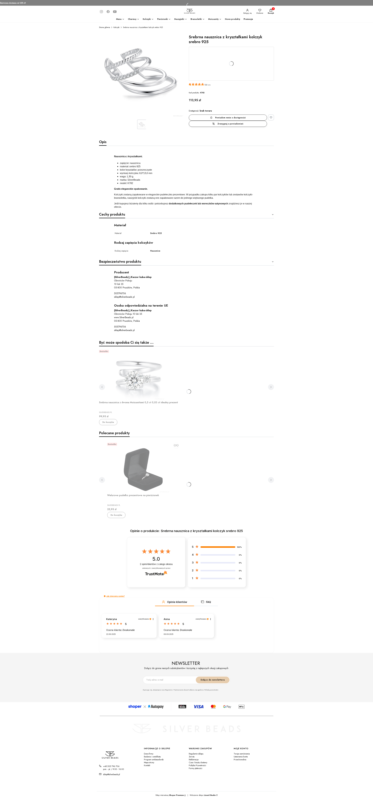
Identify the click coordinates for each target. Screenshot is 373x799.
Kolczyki (116, 27)
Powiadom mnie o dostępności (230, 117)
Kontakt (147, 765)
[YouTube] (114, 11)
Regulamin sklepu (196, 753)
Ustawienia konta (241, 756)
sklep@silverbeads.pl (124, 297)
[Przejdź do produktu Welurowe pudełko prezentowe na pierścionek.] (143, 467)
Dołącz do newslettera (213, 679)
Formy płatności (195, 768)
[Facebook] (108, 11)
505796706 (120, 293)
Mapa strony (149, 762)
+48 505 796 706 (111, 766)
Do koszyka (108, 422)
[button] (105, 596)
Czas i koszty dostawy (198, 762)
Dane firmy (148, 753)
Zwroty (192, 756)
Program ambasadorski (154, 759)
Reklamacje (193, 759)
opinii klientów (156, 564)
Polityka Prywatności (197, 765)
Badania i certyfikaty (152, 756)
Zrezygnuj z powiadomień (230, 123)
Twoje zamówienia (242, 753)
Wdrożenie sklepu (202, 795)
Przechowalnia (240, 759)
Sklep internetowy (169, 795)
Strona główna (104, 27)
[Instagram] (101, 11)
